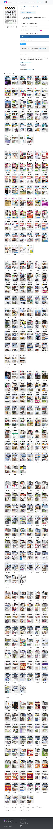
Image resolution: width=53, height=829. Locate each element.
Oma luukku (11, 2)
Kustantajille (23, 822)
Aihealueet (25, 2)
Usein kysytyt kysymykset (10, 822)
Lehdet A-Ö (19, 2)
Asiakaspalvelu (8, 821)
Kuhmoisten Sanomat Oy (29, 69)
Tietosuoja (22, 821)
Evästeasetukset (24, 823)
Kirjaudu (40, 1)
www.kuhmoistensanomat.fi (25, 62)
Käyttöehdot (23, 819)
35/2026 (28, 18)
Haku (30, 2)
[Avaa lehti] (8, 80)
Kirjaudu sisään (42, 48)
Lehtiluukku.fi (10, 820)
